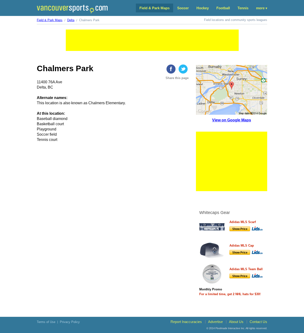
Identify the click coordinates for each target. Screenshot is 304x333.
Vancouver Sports (72, 9)
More (260, 8)
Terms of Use (46, 322)
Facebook (171, 69)
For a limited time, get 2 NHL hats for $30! (230, 294)
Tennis (243, 8)
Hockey (202, 8)
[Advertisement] (152, 40)
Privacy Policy (70, 322)
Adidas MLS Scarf (242, 222)
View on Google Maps (231, 120)
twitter (183, 69)
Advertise (215, 322)
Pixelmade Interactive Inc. (230, 328)
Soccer (183, 8)
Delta (70, 20)
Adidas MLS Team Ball (246, 269)
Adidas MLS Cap (241, 245)
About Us (236, 322)
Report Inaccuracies (186, 322)
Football (223, 8)
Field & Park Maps (154, 8)
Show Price (239, 229)
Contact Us (258, 322)
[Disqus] (113, 219)
